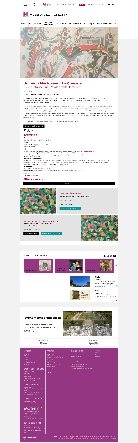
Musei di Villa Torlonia (48, 14)
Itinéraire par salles (29, 380)
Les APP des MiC (31, 270)
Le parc (26, 357)
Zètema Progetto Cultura (76, 170)
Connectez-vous (92, 4)
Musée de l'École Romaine (32, 392)
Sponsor (97, 356)
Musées (24, 24)
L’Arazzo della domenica (70, 193)
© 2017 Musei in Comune (63, 438)
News (96, 352)
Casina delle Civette (34, 369)
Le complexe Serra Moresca (32, 411)
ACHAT (82, 4)
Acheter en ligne (31, 233)
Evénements (75, 24)
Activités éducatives (53, 361)
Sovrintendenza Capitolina (44, 170)
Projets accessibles (76, 372)
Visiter (112, 24)
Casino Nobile (31, 384)
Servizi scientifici (32, 423)
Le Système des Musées (31, 361)
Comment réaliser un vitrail (32, 378)
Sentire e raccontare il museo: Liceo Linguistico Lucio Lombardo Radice (105, 296)
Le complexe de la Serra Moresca (33, 408)
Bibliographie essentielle (31, 427)
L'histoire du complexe (31, 413)
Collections (35, 24)
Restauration (28, 376)
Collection (27, 373)
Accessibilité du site (105, 438)
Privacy (75, 438)
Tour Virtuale (91, 270)
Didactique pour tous (77, 366)
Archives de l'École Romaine (32, 402)
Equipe (26, 359)
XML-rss (114, 438)
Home (25, 80)
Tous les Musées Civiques (68, 4)
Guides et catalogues (53, 364)
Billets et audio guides (54, 356)
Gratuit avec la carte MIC (34, 126)
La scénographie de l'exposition (33, 418)
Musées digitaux (48, 24)
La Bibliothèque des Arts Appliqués (34, 429)
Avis (96, 354)
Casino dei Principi (33, 398)
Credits (97, 438)
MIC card (50, 359)
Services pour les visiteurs (55, 357)
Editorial (26, 354)
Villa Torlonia (28, 356)
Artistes (26, 375)
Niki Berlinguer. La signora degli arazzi (40, 221)
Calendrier (101, 24)
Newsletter (27, 364)
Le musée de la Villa (30, 394)
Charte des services (29, 362)
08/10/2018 (105, 283)
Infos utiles (50, 354)
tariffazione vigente (87, 151)
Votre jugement (52, 368)
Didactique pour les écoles (79, 364)
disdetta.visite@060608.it (32, 162)
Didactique (88, 24)
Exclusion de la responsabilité (86, 438)
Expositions (61, 24)
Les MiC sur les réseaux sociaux (62, 269)
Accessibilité (51, 366)
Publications (27, 425)
